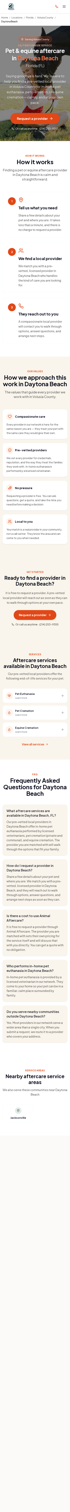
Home (4, 17)
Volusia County (45, 17)
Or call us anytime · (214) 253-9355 (37, 128)
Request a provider (32, 118)
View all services (33, 744)
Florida (30, 17)
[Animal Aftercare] (12, 6)
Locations (17, 17)
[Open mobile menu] (64, 6)
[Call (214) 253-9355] (57, 6)
